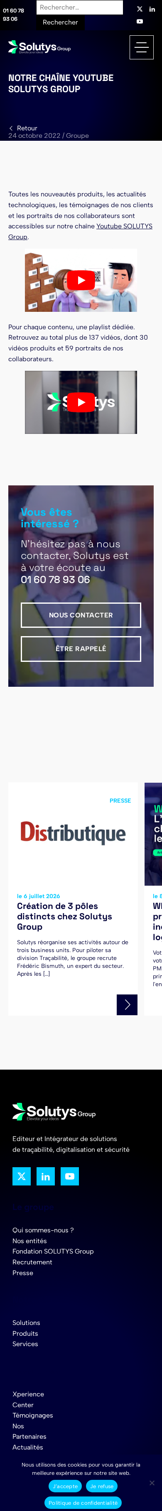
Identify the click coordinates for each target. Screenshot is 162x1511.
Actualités (27, 1447)
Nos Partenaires (29, 1431)
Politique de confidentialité (83, 1503)
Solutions (26, 1323)
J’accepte (65, 1486)
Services (25, 1344)
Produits (25, 1333)
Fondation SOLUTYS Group (53, 1251)
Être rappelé (81, 649)
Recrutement (32, 1262)
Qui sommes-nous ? (43, 1230)
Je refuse (101, 1486)
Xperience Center (28, 1399)
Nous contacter (81, 615)
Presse (22, 1273)
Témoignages (32, 1415)
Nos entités (29, 1241)
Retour (27, 128)
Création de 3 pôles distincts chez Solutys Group (64, 916)
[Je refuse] (151, 1483)
